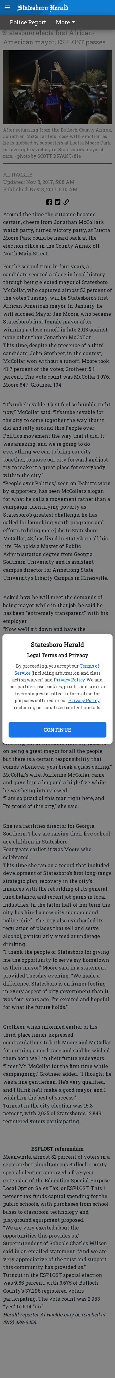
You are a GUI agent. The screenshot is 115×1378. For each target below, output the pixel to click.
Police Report (28, 22)
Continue (57, 729)
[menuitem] (67, 22)
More (63, 22)
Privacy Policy (69, 680)
